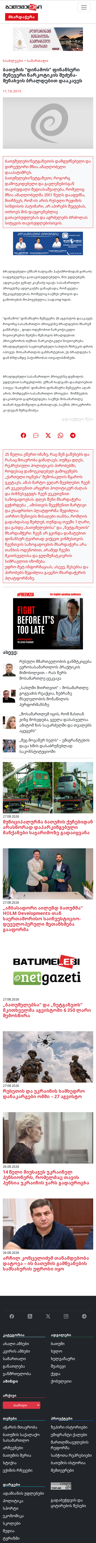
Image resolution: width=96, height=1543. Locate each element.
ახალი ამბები (16, 1343)
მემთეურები (62, 1470)
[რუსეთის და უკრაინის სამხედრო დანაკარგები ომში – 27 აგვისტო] (48, 1056)
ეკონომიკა (13, 1515)
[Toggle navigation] (83, 7)
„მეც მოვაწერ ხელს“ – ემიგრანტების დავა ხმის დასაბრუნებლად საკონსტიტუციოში (54, 746)
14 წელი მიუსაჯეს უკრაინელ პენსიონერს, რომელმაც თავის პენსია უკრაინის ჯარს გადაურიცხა (46, 1177)
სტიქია (10, 1462)
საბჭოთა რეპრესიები (71, 1455)
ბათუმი (58, 1343)
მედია (8, 1530)
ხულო (56, 1351)
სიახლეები (13, 60)
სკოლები (12, 1523)
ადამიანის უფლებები (23, 1493)
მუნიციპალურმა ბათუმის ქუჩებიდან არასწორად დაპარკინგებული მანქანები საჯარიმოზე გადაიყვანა (48, 827)
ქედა (55, 1373)
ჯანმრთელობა (17, 1373)
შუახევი (58, 1366)
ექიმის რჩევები (17, 1470)
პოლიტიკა (13, 1500)
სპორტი (10, 1508)
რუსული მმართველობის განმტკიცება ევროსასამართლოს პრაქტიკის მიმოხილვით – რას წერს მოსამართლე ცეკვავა (55, 670)
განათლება (14, 1366)
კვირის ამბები (16, 1351)
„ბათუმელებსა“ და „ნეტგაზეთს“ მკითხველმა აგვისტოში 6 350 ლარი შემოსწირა (47, 1010)
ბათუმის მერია (17, 1455)
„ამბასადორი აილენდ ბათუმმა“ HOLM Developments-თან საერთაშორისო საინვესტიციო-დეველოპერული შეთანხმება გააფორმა (43, 919)
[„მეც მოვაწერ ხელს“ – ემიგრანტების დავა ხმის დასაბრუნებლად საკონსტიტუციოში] (9, 745)
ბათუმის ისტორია (68, 1462)
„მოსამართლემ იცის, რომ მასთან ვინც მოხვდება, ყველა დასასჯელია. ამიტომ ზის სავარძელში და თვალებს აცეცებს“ (55, 722)
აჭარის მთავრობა (20, 1427)
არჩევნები (13, 1447)
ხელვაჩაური (63, 1358)
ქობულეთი (61, 1381)
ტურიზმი (11, 1538)
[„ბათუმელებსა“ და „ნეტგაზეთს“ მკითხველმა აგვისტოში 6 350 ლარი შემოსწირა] (48, 970)
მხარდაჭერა (21, 16)
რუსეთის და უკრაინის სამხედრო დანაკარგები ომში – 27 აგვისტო (44, 1093)
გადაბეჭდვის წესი (77, 419)
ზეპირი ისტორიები (69, 1427)
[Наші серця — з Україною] (24, 7)
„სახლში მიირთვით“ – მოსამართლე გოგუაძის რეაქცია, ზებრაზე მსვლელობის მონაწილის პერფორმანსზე (53, 696)
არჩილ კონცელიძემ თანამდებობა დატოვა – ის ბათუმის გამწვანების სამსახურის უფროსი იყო (46, 1263)
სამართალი (37, 60)
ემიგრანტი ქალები (69, 1434)
